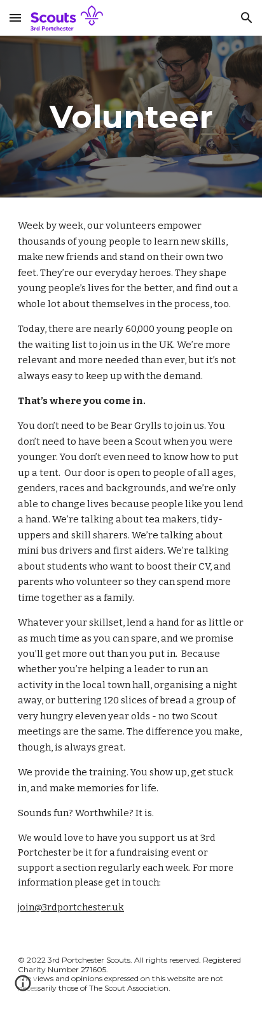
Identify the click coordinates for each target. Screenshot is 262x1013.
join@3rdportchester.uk (71, 907)
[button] (15, 17)
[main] (131, 117)
